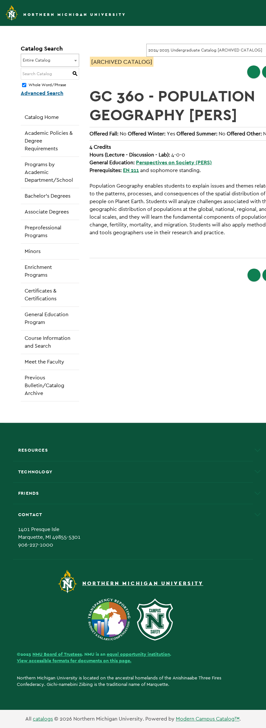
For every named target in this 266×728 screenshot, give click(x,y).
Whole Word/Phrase (47, 85)
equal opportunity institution (138, 654)
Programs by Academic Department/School (49, 172)
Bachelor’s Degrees (47, 195)
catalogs (43, 718)
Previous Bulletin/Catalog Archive (44, 385)
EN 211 (131, 170)
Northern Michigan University (74, 14)
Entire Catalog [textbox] (36, 60)
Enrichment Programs (38, 271)
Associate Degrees (47, 211)
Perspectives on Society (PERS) (174, 162)
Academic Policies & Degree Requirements (49, 141)
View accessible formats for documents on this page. (74, 661)
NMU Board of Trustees (57, 654)
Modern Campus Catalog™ (207, 718)
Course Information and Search (47, 342)
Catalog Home (42, 117)
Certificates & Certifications (40, 294)
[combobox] (50, 60)
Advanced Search (42, 93)
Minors (33, 251)
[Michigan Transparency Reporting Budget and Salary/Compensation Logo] (112, 619)
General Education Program (46, 318)
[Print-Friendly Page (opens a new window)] (253, 71)
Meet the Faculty (44, 361)
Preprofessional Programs (43, 231)
